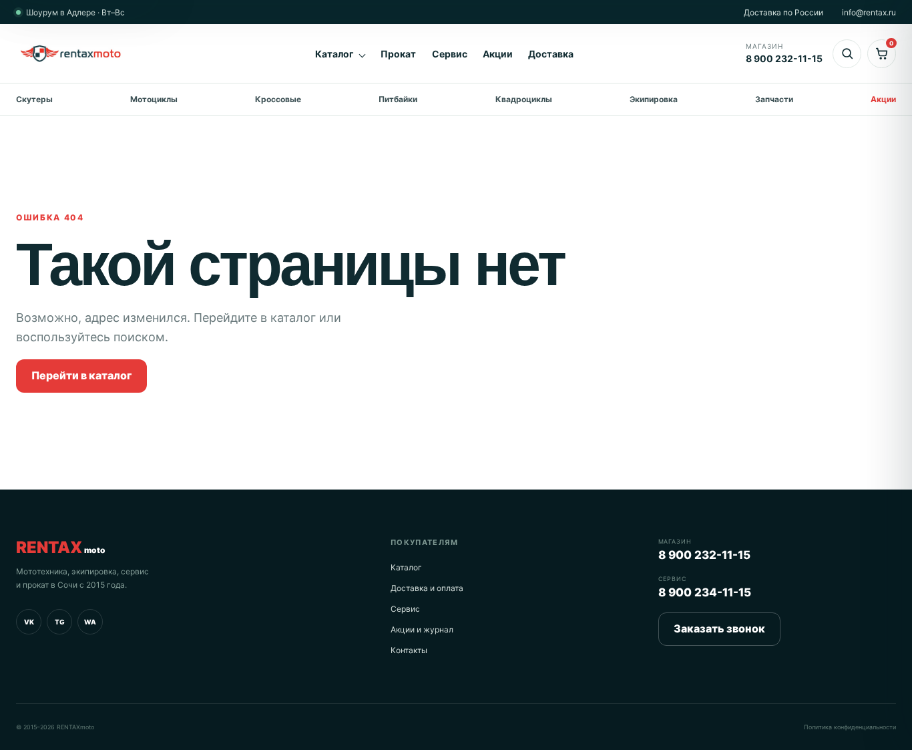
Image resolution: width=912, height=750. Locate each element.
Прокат (398, 53)
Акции (498, 53)
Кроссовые (278, 99)
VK (29, 622)
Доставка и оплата (427, 588)
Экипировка (654, 99)
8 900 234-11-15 (704, 592)
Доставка (551, 53)
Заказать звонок (719, 628)
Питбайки (398, 99)
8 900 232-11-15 (704, 555)
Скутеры (34, 99)
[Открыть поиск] (847, 53)
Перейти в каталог (81, 375)
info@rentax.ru (869, 12)
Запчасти (774, 99)
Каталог (334, 53)
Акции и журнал (422, 629)
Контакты (409, 650)
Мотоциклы (154, 99)
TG (60, 622)
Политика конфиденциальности (850, 727)
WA (90, 622)
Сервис (449, 53)
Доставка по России (783, 12)
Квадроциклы (523, 99)
